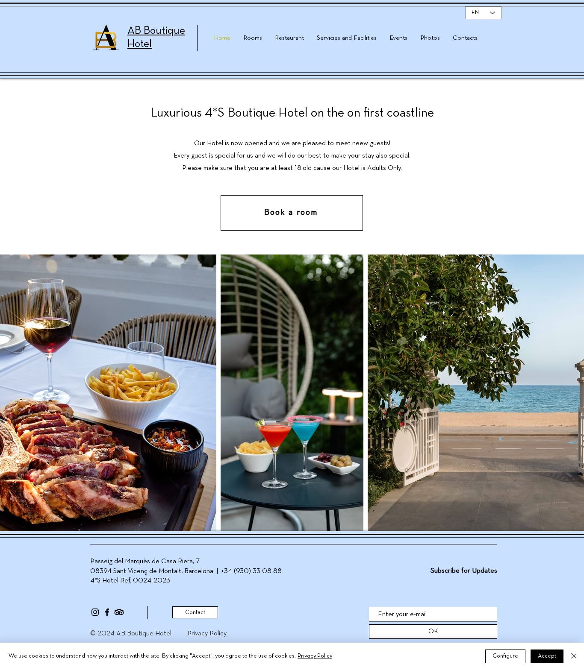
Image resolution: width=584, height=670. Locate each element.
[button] (292, 213)
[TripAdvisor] (119, 612)
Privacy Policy (315, 656)
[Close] (574, 656)
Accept (547, 656)
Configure (505, 656)
